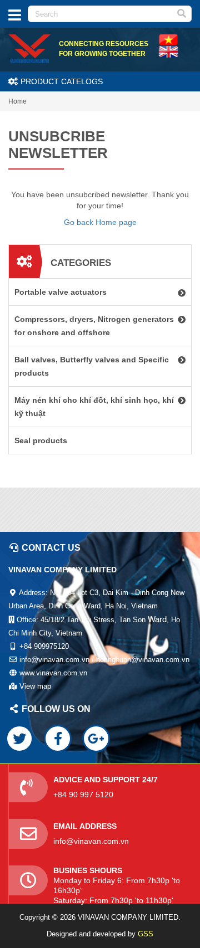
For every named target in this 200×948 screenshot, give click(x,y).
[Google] (96, 738)
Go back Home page (100, 222)
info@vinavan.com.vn (91, 841)
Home (17, 101)
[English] (168, 39)
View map (35, 686)
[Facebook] (58, 738)
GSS (145, 934)
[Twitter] (19, 738)
